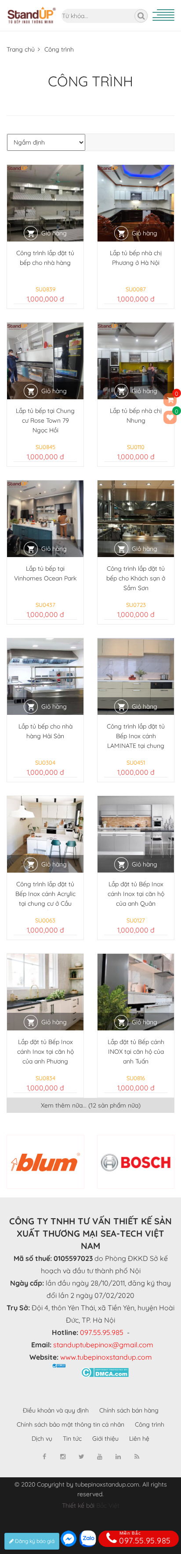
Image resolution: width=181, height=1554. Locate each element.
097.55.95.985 (101, 1332)
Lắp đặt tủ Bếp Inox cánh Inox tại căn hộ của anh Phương (45, 1051)
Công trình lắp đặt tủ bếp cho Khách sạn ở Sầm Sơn (135, 578)
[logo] (32, 5)
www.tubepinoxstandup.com (106, 1357)
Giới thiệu (105, 1438)
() (176, 413)
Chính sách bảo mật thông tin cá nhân (70, 1424)
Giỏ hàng (54, 233)
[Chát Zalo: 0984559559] (88, 1538)
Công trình (59, 49)
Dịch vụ (42, 1438)
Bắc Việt (107, 1505)
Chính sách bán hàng (129, 1410)
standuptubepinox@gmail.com (103, 1344)
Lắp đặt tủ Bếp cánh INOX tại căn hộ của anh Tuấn (136, 1051)
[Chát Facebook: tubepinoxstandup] (68, 1538)
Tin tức (72, 1438)
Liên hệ (139, 1438)
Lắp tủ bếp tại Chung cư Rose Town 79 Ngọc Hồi (45, 420)
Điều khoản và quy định (56, 1410)
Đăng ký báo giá (34, 1541)
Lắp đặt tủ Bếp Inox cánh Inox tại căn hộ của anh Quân (136, 893)
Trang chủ (21, 49)
